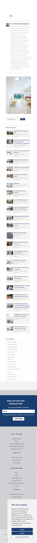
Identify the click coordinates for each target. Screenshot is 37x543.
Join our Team (16, 460)
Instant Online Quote (16, 449)
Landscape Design (12, 361)
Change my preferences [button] (22, 537)
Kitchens (10, 359)
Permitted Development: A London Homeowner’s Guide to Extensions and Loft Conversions (22, 305)
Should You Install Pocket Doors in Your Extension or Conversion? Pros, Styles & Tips (21, 141)
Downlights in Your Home (20, 260)
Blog (16, 473)
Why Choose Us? (17, 457)
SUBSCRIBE (18, 418)
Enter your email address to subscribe (18, 407)
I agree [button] (22, 529)
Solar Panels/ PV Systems (20, 232)
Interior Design (11, 356)
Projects (10, 371)
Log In (16, 485)
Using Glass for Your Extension (21, 159)
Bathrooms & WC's (12, 342)
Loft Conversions (12, 364)
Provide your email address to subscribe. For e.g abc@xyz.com (18, 414)
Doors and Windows (12, 349)
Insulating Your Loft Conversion (21, 167)
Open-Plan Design (12, 366)
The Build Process (12, 376)
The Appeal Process (12, 374)
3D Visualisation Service (16, 443)
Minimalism (16, 183)
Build (16, 441)
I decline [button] (22, 533)
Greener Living (11, 354)
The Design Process (12, 379)
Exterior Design (11, 352)
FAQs (16, 475)
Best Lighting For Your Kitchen (21, 216)
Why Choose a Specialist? (16, 483)
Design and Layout (12, 347)
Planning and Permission (14, 369)
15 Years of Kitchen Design (20, 200)
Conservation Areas (12, 344)
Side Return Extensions (16, 494)
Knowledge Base (17, 478)
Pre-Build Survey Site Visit (16, 446)
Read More (16, 136)
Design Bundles (16, 438)
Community (16, 462)
